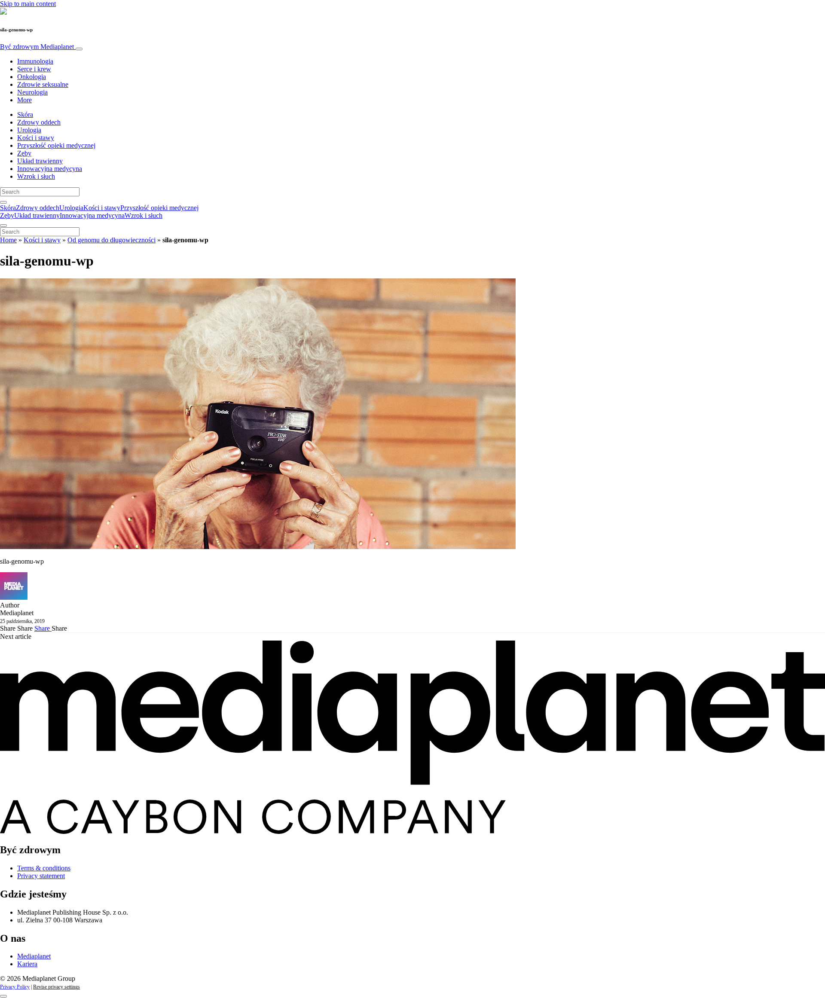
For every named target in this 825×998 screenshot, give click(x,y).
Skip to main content (28, 3)
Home (8, 240)
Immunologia (35, 61)
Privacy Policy (15, 987)
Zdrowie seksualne (42, 84)
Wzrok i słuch (36, 176)
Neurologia (32, 92)
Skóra (25, 114)
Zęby (24, 153)
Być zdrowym (37, 46)
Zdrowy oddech (39, 122)
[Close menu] (3, 225)
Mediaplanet (34, 956)
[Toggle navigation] (79, 49)
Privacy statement (41, 875)
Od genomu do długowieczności (111, 240)
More (24, 100)
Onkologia (31, 76)
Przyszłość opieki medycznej (56, 145)
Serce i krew (34, 69)
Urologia (29, 130)
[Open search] (3, 202)
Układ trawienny (40, 161)
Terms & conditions (43, 868)
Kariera (27, 963)
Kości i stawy (35, 137)
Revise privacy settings (56, 987)
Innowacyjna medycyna (49, 168)
